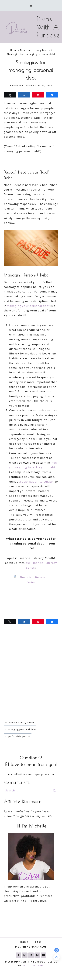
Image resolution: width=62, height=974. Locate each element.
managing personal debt (20, 729)
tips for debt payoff (17, 736)
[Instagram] (25, 955)
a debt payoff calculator (36, 481)
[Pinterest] (37, 955)
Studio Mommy (33, 965)
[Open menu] (31, 5)
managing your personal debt (28, 306)
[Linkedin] (31, 955)
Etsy (38, 942)
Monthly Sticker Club (31, 946)
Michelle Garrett (23, 85)
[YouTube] (43, 955)
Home (24, 942)
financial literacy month (20, 722)
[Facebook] (18, 955)
